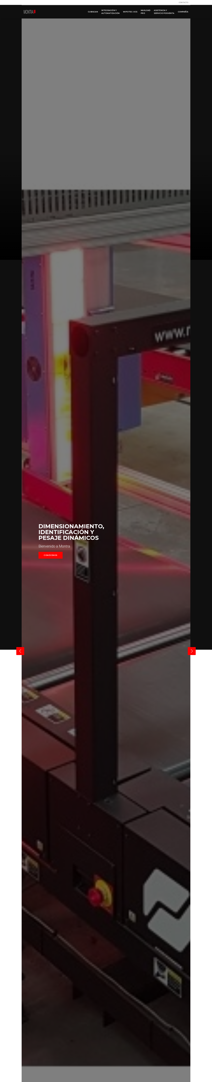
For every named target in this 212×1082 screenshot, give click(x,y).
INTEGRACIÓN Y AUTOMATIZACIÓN (110, 11)
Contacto (183, 2)
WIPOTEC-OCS (130, 12)
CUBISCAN (93, 12)
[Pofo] (29, 12)
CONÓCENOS (50, 555)
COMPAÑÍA (183, 12)
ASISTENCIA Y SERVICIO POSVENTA (164, 11)
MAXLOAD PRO (145, 11)
